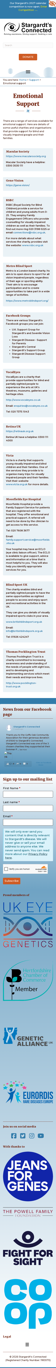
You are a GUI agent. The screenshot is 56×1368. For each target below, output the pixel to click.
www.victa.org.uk (16, 484)
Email (8, 816)
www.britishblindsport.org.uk (24, 621)
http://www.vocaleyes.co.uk (23, 400)
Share (40, 765)
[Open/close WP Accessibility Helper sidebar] (52, 3)
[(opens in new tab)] (28, 1303)
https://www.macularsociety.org (26, 156)
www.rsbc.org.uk (32, 245)
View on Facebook (44, 763)
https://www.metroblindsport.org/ (27, 300)
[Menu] (28, 71)
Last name (11, 802)
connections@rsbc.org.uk (29, 232)
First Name (11, 788)
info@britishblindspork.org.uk (24, 631)
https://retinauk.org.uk (20, 431)
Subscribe (12, 881)
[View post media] (8, 756)
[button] (28, 57)
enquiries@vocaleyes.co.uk (31, 405)
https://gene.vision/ (18, 185)
